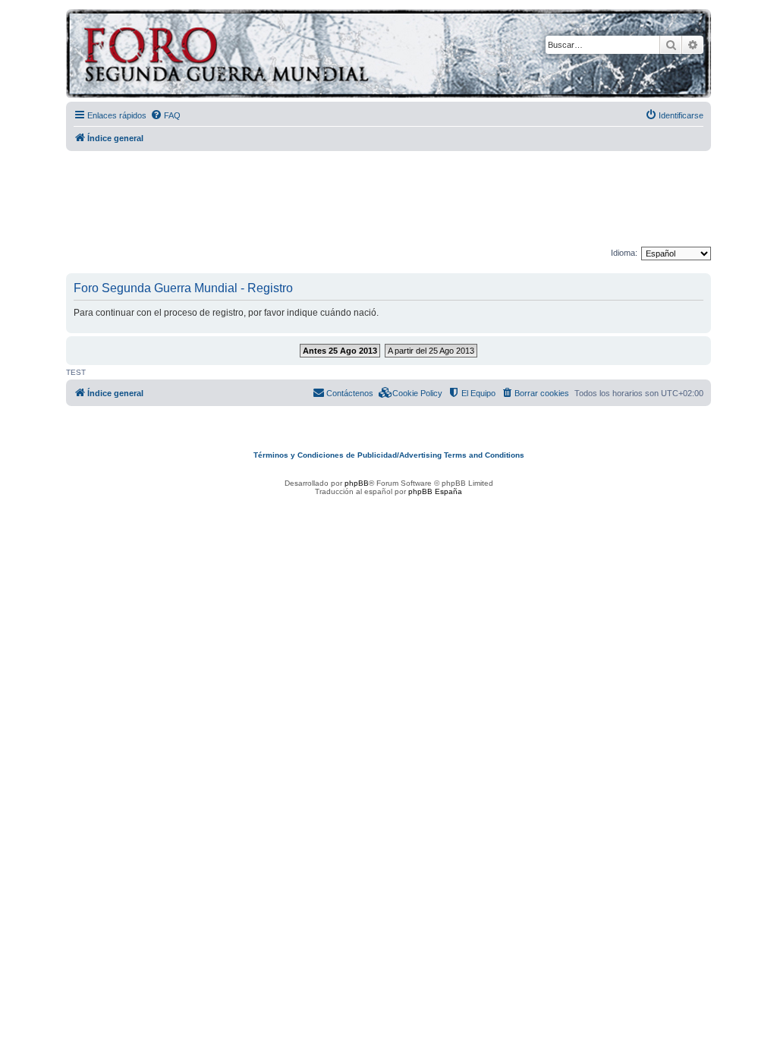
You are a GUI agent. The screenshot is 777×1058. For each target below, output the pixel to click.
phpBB (356, 483)
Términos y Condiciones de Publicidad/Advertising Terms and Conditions (388, 455)
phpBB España (435, 491)
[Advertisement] (388, 199)
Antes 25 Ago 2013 (340, 350)
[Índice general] (286, 56)
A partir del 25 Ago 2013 (431, 350)
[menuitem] (165, 115)
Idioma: (624, 252)
